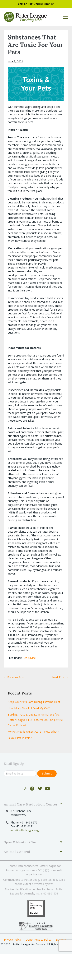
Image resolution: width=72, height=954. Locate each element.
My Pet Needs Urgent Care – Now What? (33, 731)
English (22, 4)
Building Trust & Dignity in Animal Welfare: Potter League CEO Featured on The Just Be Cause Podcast (35, 720)
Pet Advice (29, 658)
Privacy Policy (12, 939)
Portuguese (35, 4)
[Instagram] (24, 788)
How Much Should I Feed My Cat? (29, 708)
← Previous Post (14, 677)
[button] (34, 804)
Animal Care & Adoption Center (31, 804)
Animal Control (17, 852)
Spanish (49, 4)
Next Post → (60, 677)
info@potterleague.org (25, 830)
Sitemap (61, 939)
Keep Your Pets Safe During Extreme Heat (34, 702)
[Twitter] (39, 788)
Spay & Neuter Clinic (21, 842)
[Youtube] (47, 788)
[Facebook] (32, 788)
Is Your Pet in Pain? (19, 738)
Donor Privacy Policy (38, 939)
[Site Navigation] (65, 17)
